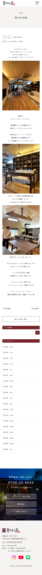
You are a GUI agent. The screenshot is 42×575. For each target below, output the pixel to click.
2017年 (5, 398)
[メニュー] (37, 3)
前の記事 (7, 308)
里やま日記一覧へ (21, 319)
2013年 (5, 421)
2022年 (5, 370)
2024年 (5, 358)
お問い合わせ (20, 511)
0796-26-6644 (21, 482)
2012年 (5, 426)
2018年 (5, 392)
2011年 (5, 432)
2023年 (5, 364)
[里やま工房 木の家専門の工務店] (9, 3)
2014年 (5, 415)
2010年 (5, 438)
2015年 (5, 409)
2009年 (5, 444)
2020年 (5, 381)
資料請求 (21, 504)
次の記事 (35, 308)
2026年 (5, 347)
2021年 (5, 375)
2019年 (5, 387)
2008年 (5, 449)
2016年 (5, 404)
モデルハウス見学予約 (21, 496)
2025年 (5, 352)
